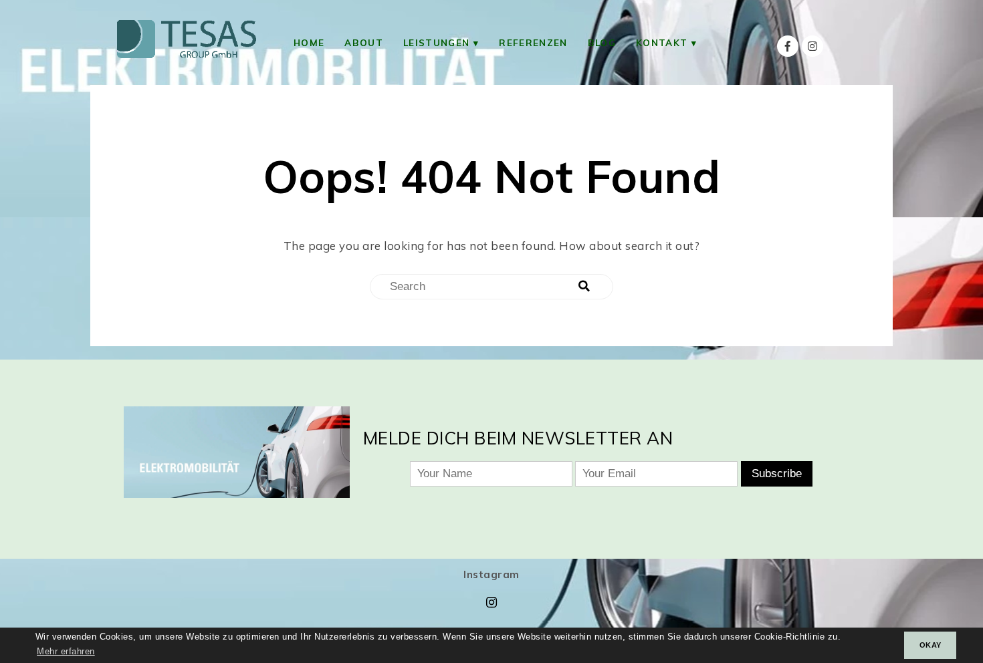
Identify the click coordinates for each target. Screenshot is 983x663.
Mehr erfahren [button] (66, 651)
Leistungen (436, 42)
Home (309, 42)
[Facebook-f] (787, 46)
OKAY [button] (930, 645)
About (363, 42)
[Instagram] (812, 46)
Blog (602, 42)
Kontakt (661, 42)
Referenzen (533, 42)
